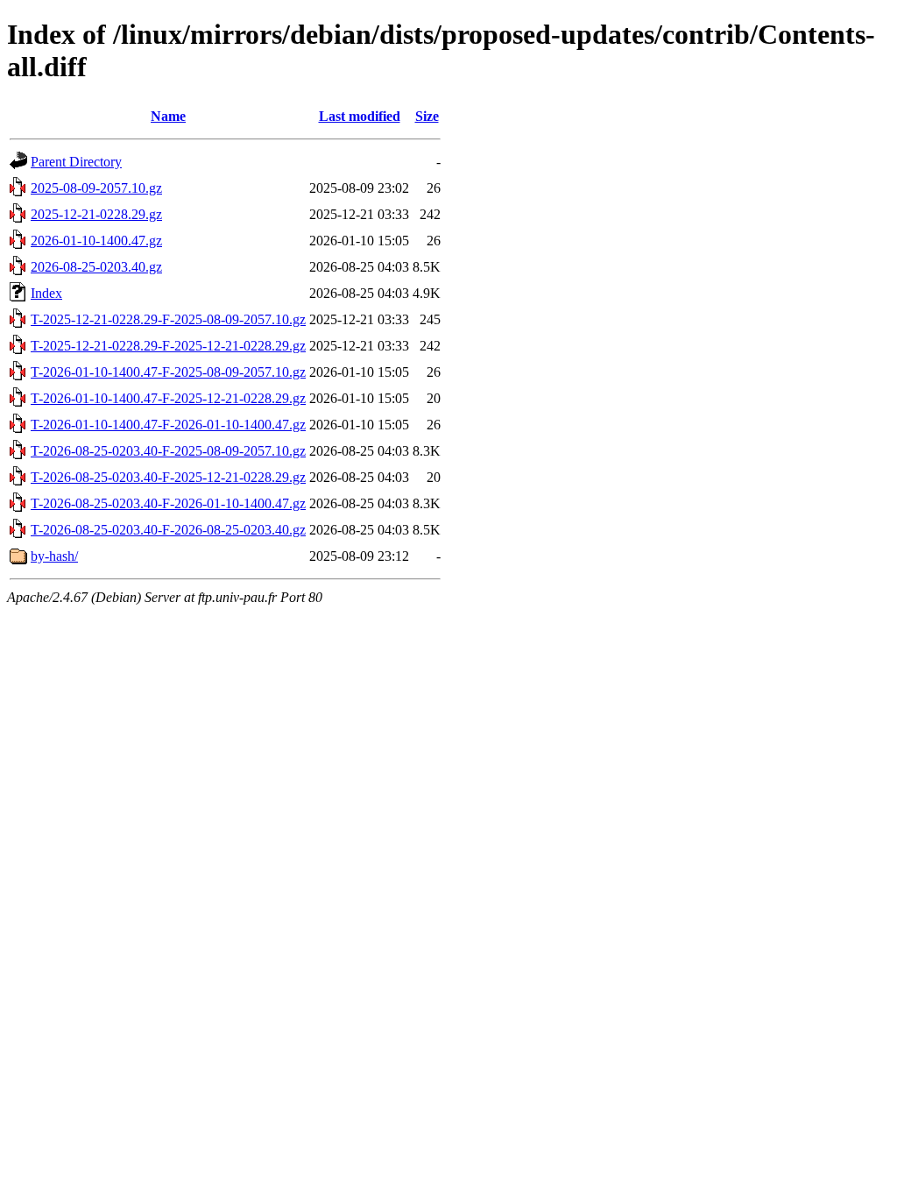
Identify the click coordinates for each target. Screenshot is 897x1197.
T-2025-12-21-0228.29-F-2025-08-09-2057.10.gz (168, 319)
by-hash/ (54, 556)
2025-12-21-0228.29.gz (96, 214)
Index (46, 293)
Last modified (359, 116)
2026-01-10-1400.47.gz (96, 240)
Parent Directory (76, 161)
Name (168, 116)
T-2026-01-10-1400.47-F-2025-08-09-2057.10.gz (168, 372)
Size (427, 116)
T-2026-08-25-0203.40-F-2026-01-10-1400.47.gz (168, 503)
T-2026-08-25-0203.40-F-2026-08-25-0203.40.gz (168, 529)
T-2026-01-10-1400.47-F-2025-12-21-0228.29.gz (168, 398)
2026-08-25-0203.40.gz (96, 266)
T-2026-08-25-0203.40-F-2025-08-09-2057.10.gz (168, 450)
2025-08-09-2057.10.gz (96, 188)
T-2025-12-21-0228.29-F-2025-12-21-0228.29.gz (168, 345)
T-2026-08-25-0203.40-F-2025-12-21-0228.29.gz (168, 477)
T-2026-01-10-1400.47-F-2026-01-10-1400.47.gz (168, 424)
